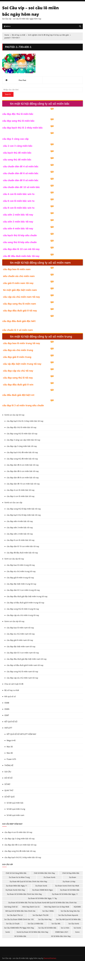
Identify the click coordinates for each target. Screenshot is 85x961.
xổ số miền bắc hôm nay (61, 936)
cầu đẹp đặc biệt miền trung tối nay (21, 584)
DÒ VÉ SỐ (8, 778)
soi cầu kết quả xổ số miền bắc (68, 919)
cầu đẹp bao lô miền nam (17, 269)
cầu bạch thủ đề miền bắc (17, 152)
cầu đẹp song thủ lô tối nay (18, 377)
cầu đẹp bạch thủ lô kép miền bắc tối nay (24, 515)
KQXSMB (77, 907)
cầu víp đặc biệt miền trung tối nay (22, 363)
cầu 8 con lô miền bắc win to (18, 207)
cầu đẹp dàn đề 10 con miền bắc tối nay (23, 484)
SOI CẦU (7, 771)
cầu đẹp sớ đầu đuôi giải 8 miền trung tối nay (25, 602)
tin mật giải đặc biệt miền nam (20, 289)
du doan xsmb (49, 877)
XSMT (6, 715)
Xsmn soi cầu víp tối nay (14, 621)
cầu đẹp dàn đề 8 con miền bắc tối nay (23, 477)
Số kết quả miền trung (16, 809)
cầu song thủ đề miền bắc (17, 159)
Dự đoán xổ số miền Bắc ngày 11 (65, 894)
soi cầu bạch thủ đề (40, 915)
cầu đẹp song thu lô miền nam (19, 303)
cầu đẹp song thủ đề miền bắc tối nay (22, 459)
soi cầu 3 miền (48, 911)
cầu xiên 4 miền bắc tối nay (18, 228)
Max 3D (10, 746)
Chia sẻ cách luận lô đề (13, 684)
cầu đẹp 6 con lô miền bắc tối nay (20, 496)
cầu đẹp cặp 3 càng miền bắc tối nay (22, 446)
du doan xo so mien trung (19, 877)
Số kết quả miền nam (15, 815)
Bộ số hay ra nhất (11, 690)
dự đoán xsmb (41, 886)
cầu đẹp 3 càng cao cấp (15, 138)
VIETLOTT (8, 728)
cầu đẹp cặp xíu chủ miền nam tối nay (22, 678)
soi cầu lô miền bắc (35, 923)
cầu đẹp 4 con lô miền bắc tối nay (20, 490)
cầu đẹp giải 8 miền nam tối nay (20, 640)
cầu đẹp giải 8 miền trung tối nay (20, 577)
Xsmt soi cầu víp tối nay (14, 559)
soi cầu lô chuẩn (12, 923)
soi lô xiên (65, 928)
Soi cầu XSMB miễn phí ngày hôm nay (19, 928)
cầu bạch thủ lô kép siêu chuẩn (20, 235)
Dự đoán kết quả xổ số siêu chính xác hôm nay (28, 881)
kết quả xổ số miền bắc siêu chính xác (20, 911)
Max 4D (10, 753)
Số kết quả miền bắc (15, 803)
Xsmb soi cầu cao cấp (13, 502)
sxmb (7, 932)
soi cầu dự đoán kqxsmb (68, 915)
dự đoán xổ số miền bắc (69, 890)
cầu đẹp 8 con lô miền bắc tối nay (20, 540)
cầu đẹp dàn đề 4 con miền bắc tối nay (23, 465)
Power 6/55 (11, 759)
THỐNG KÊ (8, 765)
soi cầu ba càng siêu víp (70, 911)
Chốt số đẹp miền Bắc (70, 873)
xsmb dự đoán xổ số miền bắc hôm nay (32, 932)
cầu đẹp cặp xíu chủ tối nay (18, 370)
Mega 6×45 (11, 740)
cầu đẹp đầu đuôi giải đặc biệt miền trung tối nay (27, 596)
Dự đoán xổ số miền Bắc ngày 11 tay (42, 898)
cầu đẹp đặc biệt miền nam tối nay (21, 646)
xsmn (77, 932)
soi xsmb (77, 928)
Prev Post (22, 80)
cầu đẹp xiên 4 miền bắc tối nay (20, 521)
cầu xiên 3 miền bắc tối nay (18, 221)
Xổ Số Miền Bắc (20, 936)
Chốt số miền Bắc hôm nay (44, 873)
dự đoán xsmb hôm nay (15, 890)
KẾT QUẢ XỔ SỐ (10, 721)
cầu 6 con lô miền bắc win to (18, 200)
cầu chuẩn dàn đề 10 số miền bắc (21, 187)
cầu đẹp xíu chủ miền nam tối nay (21, 634)
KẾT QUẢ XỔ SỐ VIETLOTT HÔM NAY (21, 734)
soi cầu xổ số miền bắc (47, 928)
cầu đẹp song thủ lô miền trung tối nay (23, 609)
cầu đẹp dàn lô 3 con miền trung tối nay (23, 590)
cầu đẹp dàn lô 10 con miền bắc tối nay (23, 546)
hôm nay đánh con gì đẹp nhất (56, 907)
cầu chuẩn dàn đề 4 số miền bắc (20, 166)
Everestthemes (50, 958)
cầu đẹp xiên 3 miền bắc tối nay (20, 527)
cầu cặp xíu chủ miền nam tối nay (21, 296)
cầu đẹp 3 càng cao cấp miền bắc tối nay (23, 440)
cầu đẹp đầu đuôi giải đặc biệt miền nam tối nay (26, 659)
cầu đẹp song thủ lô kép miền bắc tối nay (24, 509)
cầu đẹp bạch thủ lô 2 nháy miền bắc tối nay (25, 421)
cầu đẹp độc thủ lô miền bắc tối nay (21, 427)
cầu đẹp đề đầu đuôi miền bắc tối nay (22, 552)
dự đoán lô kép (69, 881)
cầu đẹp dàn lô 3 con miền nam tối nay (23, 652)
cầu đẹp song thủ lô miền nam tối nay (22, 671)
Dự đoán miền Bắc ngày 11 (16, 886)
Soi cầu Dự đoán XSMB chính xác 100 (19, 919)
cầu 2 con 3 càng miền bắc (17, 145)
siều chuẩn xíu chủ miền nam (19, 276)
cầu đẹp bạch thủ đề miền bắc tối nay (22, 452)
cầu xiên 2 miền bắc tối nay (18, 214)
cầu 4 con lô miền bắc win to (18, 194)
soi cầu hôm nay (45, 919)
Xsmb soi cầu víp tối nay (14, 415)
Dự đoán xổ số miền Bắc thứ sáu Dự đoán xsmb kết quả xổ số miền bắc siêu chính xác (42, 902)
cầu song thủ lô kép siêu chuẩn (20, 242)
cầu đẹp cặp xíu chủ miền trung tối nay (23, 615)
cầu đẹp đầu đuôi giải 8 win (18, 384)
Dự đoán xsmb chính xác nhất (67, 886)
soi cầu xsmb (74, 923)
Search (8, 94)
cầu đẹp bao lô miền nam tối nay (20, 627)
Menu (8, 26)
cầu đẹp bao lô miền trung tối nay (21, 343)
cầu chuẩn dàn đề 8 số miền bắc (20, 180)
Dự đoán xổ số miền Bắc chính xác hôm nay (24, 894)
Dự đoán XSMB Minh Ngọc (42, 890)
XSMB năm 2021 (61, 932)
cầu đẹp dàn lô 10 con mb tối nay (21, 249)
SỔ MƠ (7, 784)
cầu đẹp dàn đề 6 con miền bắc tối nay (23, 471)
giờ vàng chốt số (10, 907)
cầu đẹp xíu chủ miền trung (18, 350)
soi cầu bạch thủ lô (15, 915)
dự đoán (72, 877)
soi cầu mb (56, 923)
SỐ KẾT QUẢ (9, 796)
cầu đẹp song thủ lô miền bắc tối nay (22, 433)
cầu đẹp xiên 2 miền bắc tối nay (20, 534)
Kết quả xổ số (10, 696)
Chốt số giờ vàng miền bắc (16, 873)
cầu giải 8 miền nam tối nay (18, 283)
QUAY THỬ (8, 790)
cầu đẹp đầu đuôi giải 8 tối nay (20, 310)
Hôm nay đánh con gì (31, 907)
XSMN (6, 709)
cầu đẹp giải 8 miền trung (17, 356)
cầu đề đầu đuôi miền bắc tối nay (21, 256)
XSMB (6, 703)
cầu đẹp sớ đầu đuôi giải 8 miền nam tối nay (25, 665)
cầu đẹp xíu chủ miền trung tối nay (21, 571)
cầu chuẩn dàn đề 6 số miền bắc (20, 173)
